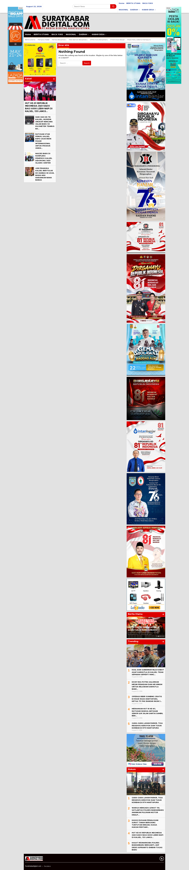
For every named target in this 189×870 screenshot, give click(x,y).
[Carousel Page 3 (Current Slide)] (160, 636)
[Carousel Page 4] (162, 636)
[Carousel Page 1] (157, 636)
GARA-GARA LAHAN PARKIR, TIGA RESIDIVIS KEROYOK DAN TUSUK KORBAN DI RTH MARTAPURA (147, 725)
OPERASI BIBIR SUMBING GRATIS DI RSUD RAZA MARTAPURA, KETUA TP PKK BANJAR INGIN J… (147, 698)
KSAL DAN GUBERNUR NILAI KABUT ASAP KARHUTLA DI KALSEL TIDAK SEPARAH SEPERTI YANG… (148, 672)
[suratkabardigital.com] (56, 22)
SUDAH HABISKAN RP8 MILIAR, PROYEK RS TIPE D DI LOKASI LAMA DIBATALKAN (144, 627)
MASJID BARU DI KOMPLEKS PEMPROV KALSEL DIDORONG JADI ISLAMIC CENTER (43, 158)
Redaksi (47, 866)
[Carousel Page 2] (158, 636)
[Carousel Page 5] (163, 636)
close (20, 8)
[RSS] (162, 858)
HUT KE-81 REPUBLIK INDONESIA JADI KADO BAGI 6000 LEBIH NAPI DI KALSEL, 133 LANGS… (38, 107)
